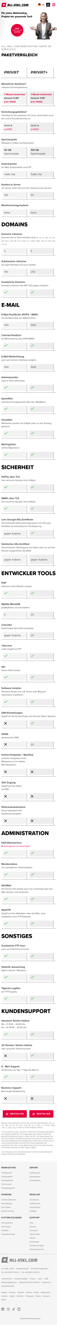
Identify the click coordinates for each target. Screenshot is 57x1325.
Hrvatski (4, 1296)
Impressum (46, 1282)
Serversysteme (7, 1223)
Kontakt (33, 1227)
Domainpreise (35, 1177)
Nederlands (45, 1292)
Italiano (29, 1292)
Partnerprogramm (8, 1188)
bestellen (17, 1113)
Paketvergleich (7, 1177)
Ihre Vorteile (6, 1207)
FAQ (31, 1223)
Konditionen (34, 1200)
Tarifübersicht (6, 1173)
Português (30, 1296)
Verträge (33, 1211)
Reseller (35, 1194)
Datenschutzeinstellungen (30, 1318)
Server (34, 1167)
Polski (36, 1292)
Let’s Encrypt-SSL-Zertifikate (17, 519)
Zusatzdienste (35, 1180)
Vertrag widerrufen (37, 1249)
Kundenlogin (48, 5)
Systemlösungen (11, 1217)
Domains (6, 1194)
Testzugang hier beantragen (16, 846)
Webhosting (8, 1167)
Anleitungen (34, 1242)
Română (20, 1296)
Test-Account (6, 1184)
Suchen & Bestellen (8, 1200)
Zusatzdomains (7, 1180)
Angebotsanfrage (8, 1234)
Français (12, 1292)
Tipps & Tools (35, 1234)
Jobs (40, 1279)
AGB (46, 1279)
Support (35, 1217)
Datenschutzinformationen (29, 1282)
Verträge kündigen (37, 1245)
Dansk (38, 1296)
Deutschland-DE (7, 1286)
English (4, 1292)
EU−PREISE (11, 102)
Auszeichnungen (21, 1279)
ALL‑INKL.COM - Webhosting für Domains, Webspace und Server (15, 5)
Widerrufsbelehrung (8, 1282)
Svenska (46, 1296)
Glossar (32, 1238)
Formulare (33, 1230)
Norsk (3, 1300)
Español (21, 1292)
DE (43, 5)
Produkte (4, 1230)
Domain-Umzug (7, 1211)
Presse (32, 1279)
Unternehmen (6, 1279)
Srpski (12, 1296)
